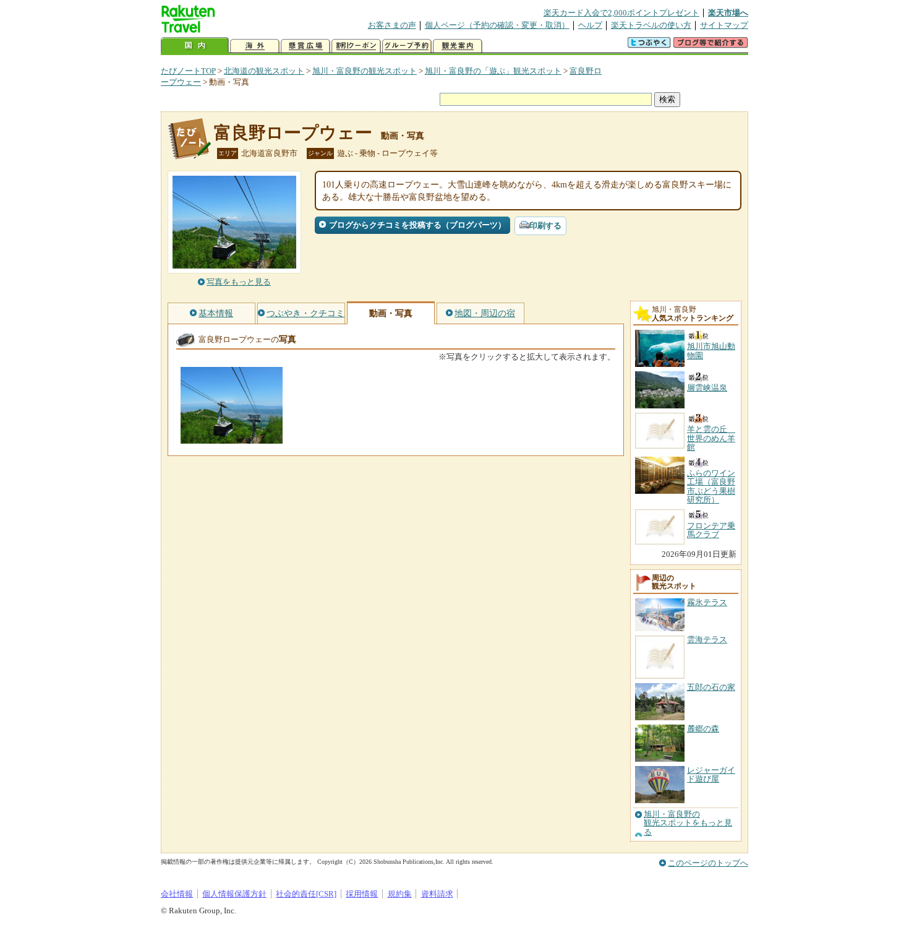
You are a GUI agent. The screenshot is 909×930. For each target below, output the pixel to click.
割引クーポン (356, 46)
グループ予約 (407, 46)
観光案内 (457, 46)
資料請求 (437, 893)
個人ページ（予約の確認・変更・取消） (497, 25)
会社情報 (177, 893)
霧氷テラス (707, 602)
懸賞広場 (305, 46)
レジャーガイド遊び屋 (711, 774)
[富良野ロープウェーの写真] (232, 438)
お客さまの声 (392, 25)
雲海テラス (707, 639)
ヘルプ (590, 25)
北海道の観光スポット (264, 70)
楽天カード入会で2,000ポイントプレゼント (621, 12)
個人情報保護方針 (234, 893)
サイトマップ (724, 25)
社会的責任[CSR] (306, 893)
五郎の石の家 (711, 687)
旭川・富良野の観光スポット (364, 70)
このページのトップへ (708, 863)
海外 (255, 46)
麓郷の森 (703, 728)
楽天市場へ (728, 12)
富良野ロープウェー (293, 132)
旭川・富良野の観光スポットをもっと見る (688, 823)
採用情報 (362, 893)
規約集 (400, 893)
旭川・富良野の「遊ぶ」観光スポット (493, 70)
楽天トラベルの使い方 (651, 25)
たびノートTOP (188, 70)
